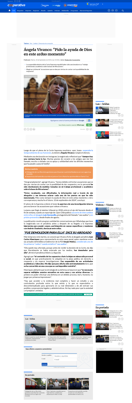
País (13, 10)
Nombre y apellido (47, 355)
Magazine (20, 10)
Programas (74, 10)
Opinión (50, 10)
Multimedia (65, 10)
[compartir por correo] (87, 129)
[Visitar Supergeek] (116, 12)
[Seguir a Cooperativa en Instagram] (19, 1)
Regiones (36, 10)
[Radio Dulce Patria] (44, 5)
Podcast (57, 10)
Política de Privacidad (59, 367)
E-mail (43, 358)
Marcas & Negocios (86, 10)
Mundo (43, 10)
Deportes (28, 10)
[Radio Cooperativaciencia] (56, 5)
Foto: (26, 76)
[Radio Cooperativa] (70, 5)
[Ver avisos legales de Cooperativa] (109, 12)
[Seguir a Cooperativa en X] (17, 1)
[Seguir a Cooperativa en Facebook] (15, 1)
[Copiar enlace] (91, 129)
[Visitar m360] (112, 12)
